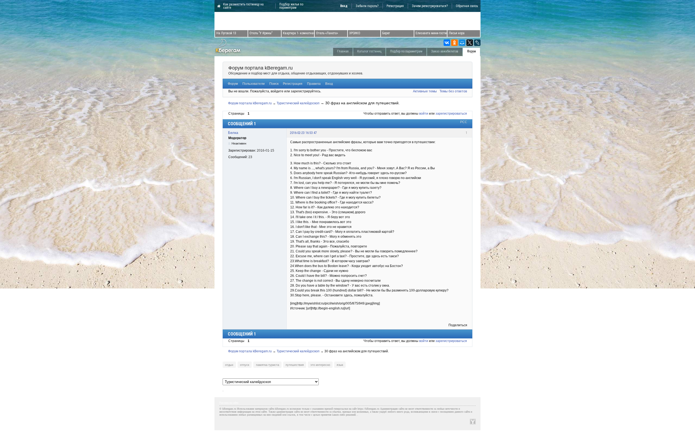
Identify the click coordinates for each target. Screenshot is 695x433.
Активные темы (425, 91)
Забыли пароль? (367, 6)
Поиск (274, 84)
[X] (469, 42)
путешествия (295, 364)
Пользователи (253, 84)
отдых (229, 364)
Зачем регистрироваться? (430, 6)
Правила (314, 84)
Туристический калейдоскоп (298, 103)
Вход (329, 84)
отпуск (244, 364)
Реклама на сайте (228, 402)
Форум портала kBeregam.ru (260, 68)
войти (423, 113)
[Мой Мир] (462, 42)
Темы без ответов (453, 91)
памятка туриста (267, 364)
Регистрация (395, 6)
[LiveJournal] (477, 42)
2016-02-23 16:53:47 (303, 133)
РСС (463, 122)
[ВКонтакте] (447, 42)
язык (340, 364)
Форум (233, 84)
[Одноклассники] (454, 42)
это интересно (320, 364)
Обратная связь (467, 6)
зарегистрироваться (451, 113)
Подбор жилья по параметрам (291, 6)
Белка (233, 133)
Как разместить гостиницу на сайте (243, 6)
